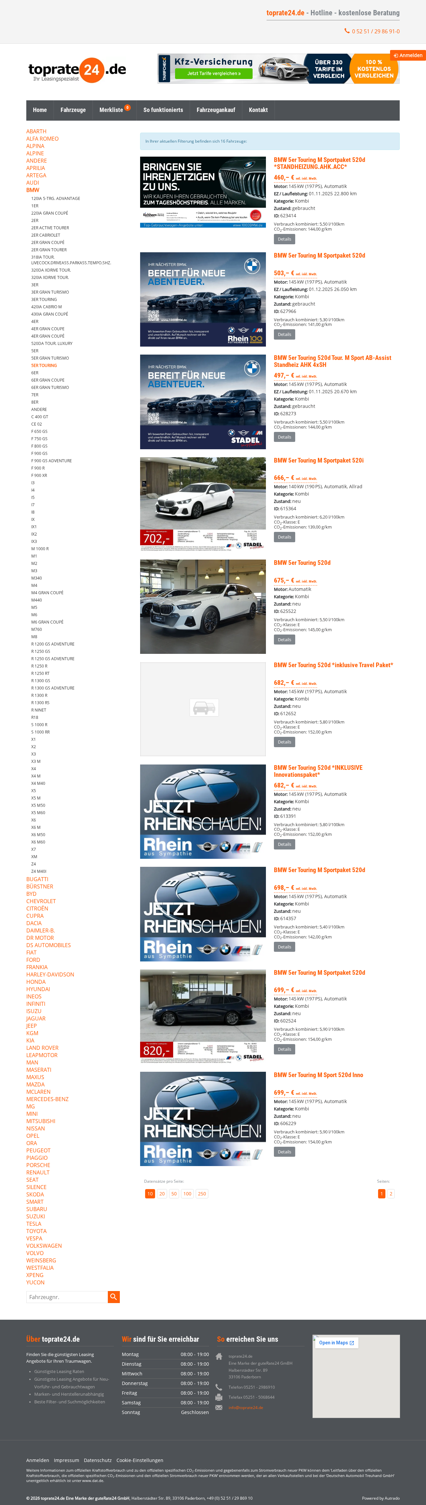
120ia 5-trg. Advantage (55, 198)
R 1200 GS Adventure (53, 644)
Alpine (35, 154)
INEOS (34, 997)
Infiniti (35, 1004)
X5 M (36, 798)
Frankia (37, 967)
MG (30, 1107)
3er (34, 285)
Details (284, 239)
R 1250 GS (40, 651)
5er (34, 351)
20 (162, 1193)
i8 (33, 512)
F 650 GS (39, 431)
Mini (32, 1114)
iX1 (34, 527)
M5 (34, 607)
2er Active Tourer (50, 228)
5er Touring (44, 365)
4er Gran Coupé (48, 336)
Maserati (38, 1070)
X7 (33, 849)
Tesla (33, 1224)
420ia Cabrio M (46, 307)
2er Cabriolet (45, 235)
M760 (36, 629)
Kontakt (258, 109)
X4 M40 (38, 783)
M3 (34, 571)
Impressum (66, 1460)
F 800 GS (39, 446)
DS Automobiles (48, 945)
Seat (32, 1180)
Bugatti (37, 879)
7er (34, 395)
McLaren (38, 1092)
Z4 (33, 864)
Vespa (34, 1239)
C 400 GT (39, 417)
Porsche (38, 1165)
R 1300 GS (40, 681)
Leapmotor (42, 1055)
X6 (33, 820)
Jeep (31, 1026)
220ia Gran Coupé (49, 213)
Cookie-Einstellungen (139, 1460)
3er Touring (44, 299)
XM (34, 856)
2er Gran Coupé (48, 242)
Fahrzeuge (73, 109)
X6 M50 (38, 834)
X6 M (36, 827)
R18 (34, 717)
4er (34, 321)
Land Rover (42, 1048)
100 (187, 1193)
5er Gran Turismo (50, 358)
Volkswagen (44, 1246)
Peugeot (38, 1151)
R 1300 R (39, 695)
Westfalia (40, 1268)
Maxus (35, 1077)
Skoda (35, 1195)
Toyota (36, 1231)
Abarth (36, 132)
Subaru (36, 1209)
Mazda (35, 1085)
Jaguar (36, 1019)
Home (40, 109)
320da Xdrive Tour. (51, 270)
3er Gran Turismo (50, 292)
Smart (35, 1202)
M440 (36, 600)
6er (34, 373)
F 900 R (38, 468)
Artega (36, 176)
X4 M (36, 776)
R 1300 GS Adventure (53, 688)
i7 (33, 505)
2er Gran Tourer (49, 250)
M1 (34, 556)
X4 (33, 768)
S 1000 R (39, 725)
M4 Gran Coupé (47, 593)
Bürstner (39, 887)
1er (34, 206)
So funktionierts (163, 109)
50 (174, 1193)
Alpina (35, 146)
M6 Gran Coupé (47, 622)
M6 (34, 615)
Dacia (34, 923)
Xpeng (35, 1275)
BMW (32, 190)
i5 (33, 497)
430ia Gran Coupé (49, 314)
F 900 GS (39, 453)
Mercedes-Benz (47, 1099)
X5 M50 (38, 805)
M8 (34, 637)
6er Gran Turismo (50, 387)
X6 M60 (38, 842)
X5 (33, 790)
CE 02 (36, 424)
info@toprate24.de (246, 1407)
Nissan (35, 1129)
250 (202, 1193)
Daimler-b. (40, 931)
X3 (33, 754)
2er (34, 220)
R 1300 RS (40, 703)
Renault (38, 1173)
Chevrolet (41, 901)
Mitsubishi (40, 1121)
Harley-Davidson (50, 975)
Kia (30, 1041)
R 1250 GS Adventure (53, 659)
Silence (36, 1187)
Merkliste (111, 109)
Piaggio (37, 1158)
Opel (32, 1136)
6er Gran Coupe (48, 380)
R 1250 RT (40, 673)
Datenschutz (98, 1460)
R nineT (38, 710)
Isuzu (34, 1011)
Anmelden (37, 1460)
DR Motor (40, 938)
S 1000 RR (40, 732)
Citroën (37, 909)
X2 (33, 747)
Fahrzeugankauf (216, 109)
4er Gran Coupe (48, 329)
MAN (32, 1063)
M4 (34, 585)
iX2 (34, 534)
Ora (31, 1143)
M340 (36, 578)
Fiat (31, 953)
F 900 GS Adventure (51, 461)
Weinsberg (41, 1261)
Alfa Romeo (42, 139)
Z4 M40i (38, 871)
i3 (33, 483)
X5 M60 (38, 812)
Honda (36, 982)
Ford (33, 960)
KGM (32, 1033)
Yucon (35, 1283)
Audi (32, 183)
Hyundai (38, 989)
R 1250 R (39, 666)
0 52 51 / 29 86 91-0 (376, 31)
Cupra (35, 916)
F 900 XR (39, 475)
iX (33, 519)
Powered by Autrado (381, 1498)
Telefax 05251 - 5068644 (252, 1397)
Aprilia (35, 168)
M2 (34, 563)
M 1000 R (40, 549)
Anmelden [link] (411, 55)
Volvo (35, 1253)
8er (34, 402)
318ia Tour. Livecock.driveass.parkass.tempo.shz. (71, 260)
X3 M (36, 761)
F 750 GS (39, 439)
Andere (36, 161)
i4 (33, 490)
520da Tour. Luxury (52, 343)
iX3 (34, 541)
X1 (33, 739)
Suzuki (35, 1217)
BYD (31, 894)
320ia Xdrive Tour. (50, 277)
